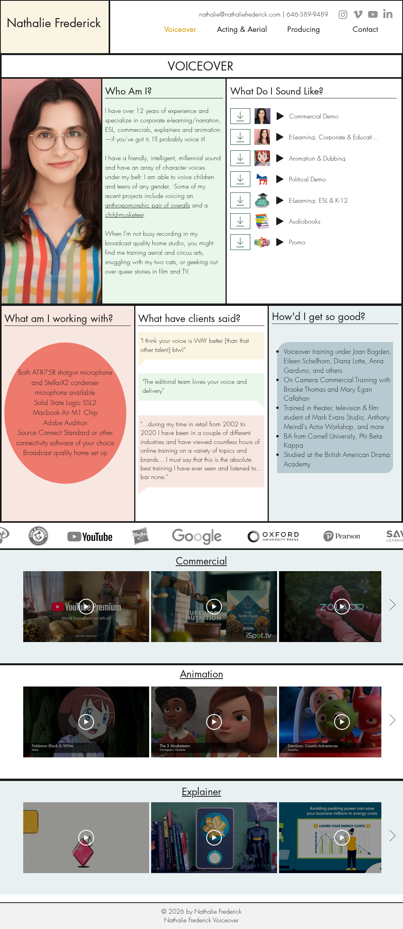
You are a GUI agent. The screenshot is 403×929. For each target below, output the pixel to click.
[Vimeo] (358, 14)
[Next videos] (392, 605)
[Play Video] (86, 606)
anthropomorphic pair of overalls (147, 205)
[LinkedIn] (388, 14)
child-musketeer (124, 214)
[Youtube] (373, 14)
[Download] (240, 116)
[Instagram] (343, 14)
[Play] (280, 116)
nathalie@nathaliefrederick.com (240, 14)
